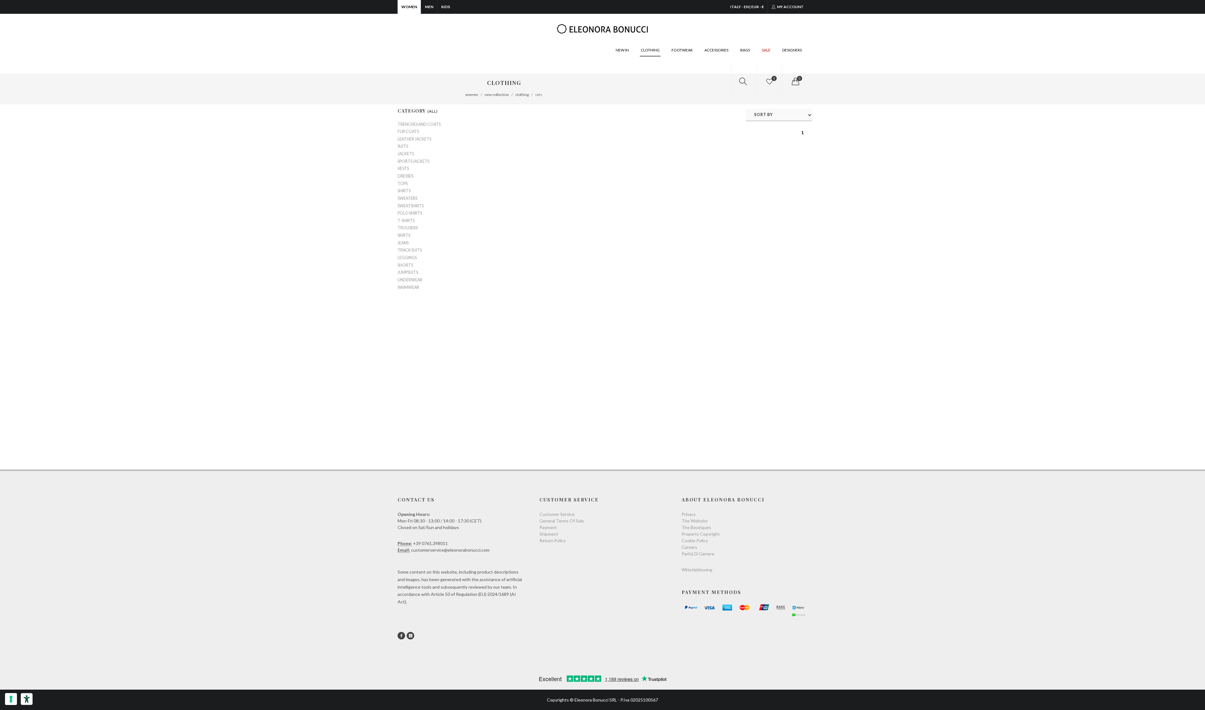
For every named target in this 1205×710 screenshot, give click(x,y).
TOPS (403, 184)
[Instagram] (410, 635)
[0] (795, 81)
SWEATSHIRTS (411, 206)
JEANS (403, 243)
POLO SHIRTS (410, 213)
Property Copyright (701, 534)
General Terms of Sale (561, 520)
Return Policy (552, 540)
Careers (689, 547)
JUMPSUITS (408, 272)
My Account (790, 6)
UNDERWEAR (410, 280)
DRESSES (405, 176)
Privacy (689, 514)
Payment (548, 527)
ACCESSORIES (716, 50)
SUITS (403, 146)
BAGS (745, 50)
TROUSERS (408, 228)
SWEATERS (407, 198)
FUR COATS (408, 132)
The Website (695, 520)
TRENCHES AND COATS (419, 124)
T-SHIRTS (406, 221)
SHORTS (405, 265)
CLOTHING (650, 50)
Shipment (548, 534)
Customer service (557, 514)
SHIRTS (404, 191)
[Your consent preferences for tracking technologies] (11, 699)
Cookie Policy (695, 540)
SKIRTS (404, 235)
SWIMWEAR (408, 287)
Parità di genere (698, 553)
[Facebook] (401, 635)
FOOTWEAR (682, 50)
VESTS (403, 169)
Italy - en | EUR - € (747, 6)
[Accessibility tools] (27, 699)
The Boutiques (696, 527)
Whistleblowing (697, 569)
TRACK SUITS (410, 250)
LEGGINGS (407, 258)
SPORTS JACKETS (413, 161)
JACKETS (406, 154)
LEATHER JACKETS (414, 139)
